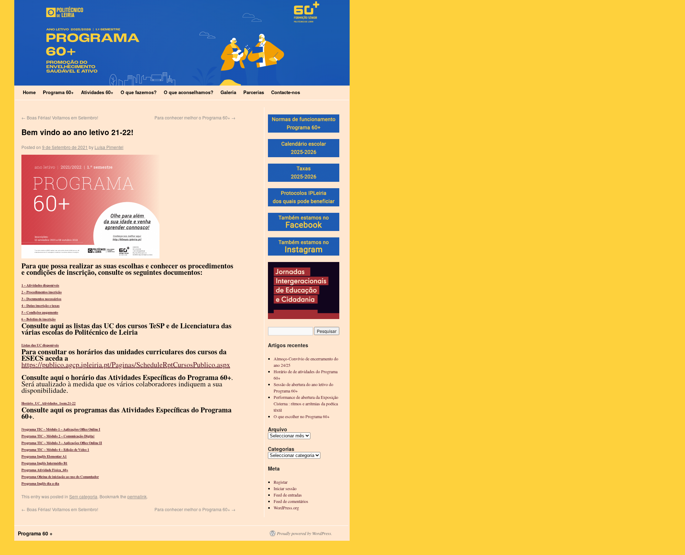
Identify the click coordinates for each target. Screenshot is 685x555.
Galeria (228, 92)
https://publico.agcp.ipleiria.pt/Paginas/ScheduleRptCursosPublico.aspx (125, 364)
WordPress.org (286, 507)
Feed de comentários (291, 501)
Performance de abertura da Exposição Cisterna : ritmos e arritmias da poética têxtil (306, 403)
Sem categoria (83, 496)
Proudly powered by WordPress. (304, 533)
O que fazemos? (139, 92)
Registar (281, 482)
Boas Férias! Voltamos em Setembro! (59, 117)
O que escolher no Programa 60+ (302, 416)
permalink (137, 496)
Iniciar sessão (285, 488)
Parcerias (253, 92)
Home (29, 92)
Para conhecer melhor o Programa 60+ (194, 117)
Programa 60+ (58, 92)
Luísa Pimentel (109, 147)
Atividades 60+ (97, 92)
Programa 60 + (35, 533)
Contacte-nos (285, 92)
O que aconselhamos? (188, 92)
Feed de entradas (288, 495)
